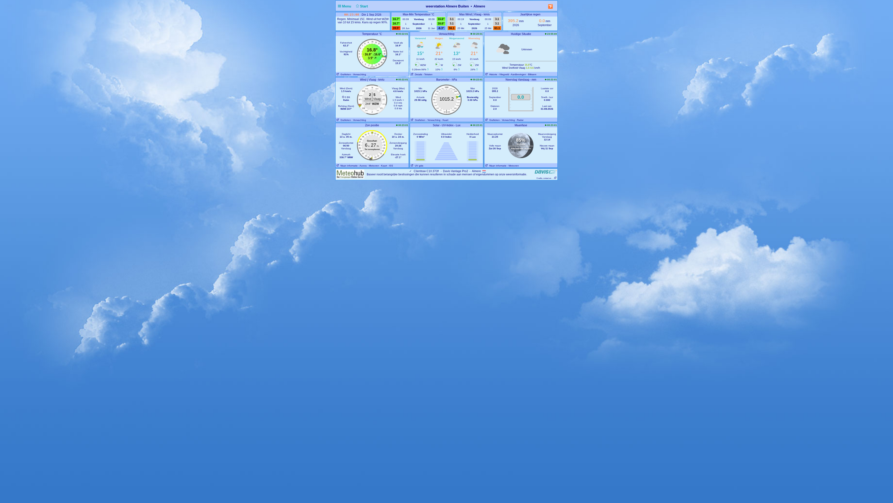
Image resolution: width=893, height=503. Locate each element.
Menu (347, 6)
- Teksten (428, 74)
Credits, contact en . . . (545, 178)
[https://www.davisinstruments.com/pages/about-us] (546, 172)
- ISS (390, 165)
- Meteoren (373, 165)
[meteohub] (350, 173)
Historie (492, 74)
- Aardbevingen (518, 74)
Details (417, 74)
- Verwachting (359, 74)
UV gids (418, 165)
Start (364, 6)
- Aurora (362, 165)
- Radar (519, 120)
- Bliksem (531, 74)
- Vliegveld (503, 74)
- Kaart (444, 120)
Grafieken (345, 74)
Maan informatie (348, 165)
